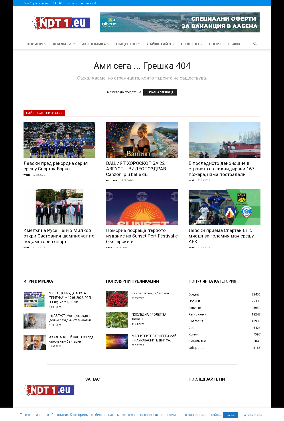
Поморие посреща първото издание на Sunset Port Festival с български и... (142, 236)
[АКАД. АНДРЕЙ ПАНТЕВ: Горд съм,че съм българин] (35, 342)
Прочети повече (252, 415)
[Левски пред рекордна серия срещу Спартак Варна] (59, 140)
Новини (35, 44)
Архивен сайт (89, 3)
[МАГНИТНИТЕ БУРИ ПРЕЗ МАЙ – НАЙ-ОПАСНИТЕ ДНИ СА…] (117, 341)
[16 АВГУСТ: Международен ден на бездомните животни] (35, 321)
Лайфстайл (159, 44)
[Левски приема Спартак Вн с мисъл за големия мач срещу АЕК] (224, 207)
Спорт (215, 44)
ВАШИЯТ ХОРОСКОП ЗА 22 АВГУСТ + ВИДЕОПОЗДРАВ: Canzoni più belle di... (136, 169)
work (27, 174)
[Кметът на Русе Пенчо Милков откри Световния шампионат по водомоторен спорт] (59, 207)
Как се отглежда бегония (150, 293)
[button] (255, 44)
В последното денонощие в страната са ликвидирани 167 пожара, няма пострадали (221, 169)
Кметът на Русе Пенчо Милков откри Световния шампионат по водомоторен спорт (59, 236)
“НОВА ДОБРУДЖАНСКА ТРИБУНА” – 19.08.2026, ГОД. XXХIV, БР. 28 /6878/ (70, 297)
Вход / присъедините (36, 3)
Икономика (93, 44)
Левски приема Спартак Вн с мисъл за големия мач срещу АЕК (221, 236)
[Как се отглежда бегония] (117, 299)
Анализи (62, 44)
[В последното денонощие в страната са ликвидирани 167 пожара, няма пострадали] (224, 140)
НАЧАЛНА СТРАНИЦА (160, 92)
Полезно (190, 44)
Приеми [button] (230, 415)
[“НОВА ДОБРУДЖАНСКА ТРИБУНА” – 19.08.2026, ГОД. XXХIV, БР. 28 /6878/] (35, 299)
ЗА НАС (57, 3)
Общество (126, 44)
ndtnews (111, 180)
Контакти (71, 3)
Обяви (234, 44)
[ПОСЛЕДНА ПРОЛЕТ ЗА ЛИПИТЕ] (117, 320)
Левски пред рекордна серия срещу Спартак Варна (56, 166)
